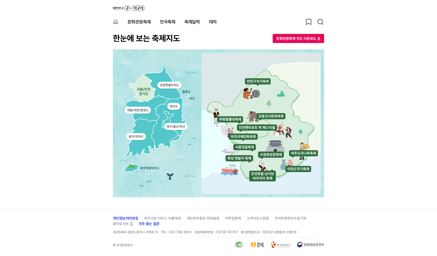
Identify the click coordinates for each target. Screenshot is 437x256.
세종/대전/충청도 (138, 110)
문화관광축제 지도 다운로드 (296, 38)
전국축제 (167, 22)
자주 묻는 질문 (149, 224)
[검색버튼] (320, 21)
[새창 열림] (239, 246)
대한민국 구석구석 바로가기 (129, 8)
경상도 (173, 106)
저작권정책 (233, 218)
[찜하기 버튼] (308, 21)
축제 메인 (115, 22)
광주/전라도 (136, 136)
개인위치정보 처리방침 (203, 218)
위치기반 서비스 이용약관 (162, 218)
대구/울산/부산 (176, 126)
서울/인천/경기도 (137, 90)
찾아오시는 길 (123, 224)
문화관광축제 (139, 22)
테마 (213, 22)
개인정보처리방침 (125, 218)
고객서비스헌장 (258, 218)
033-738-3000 (180, 232)
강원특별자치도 (169, 85)
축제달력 (192, 22)
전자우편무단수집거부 (291, 218)
